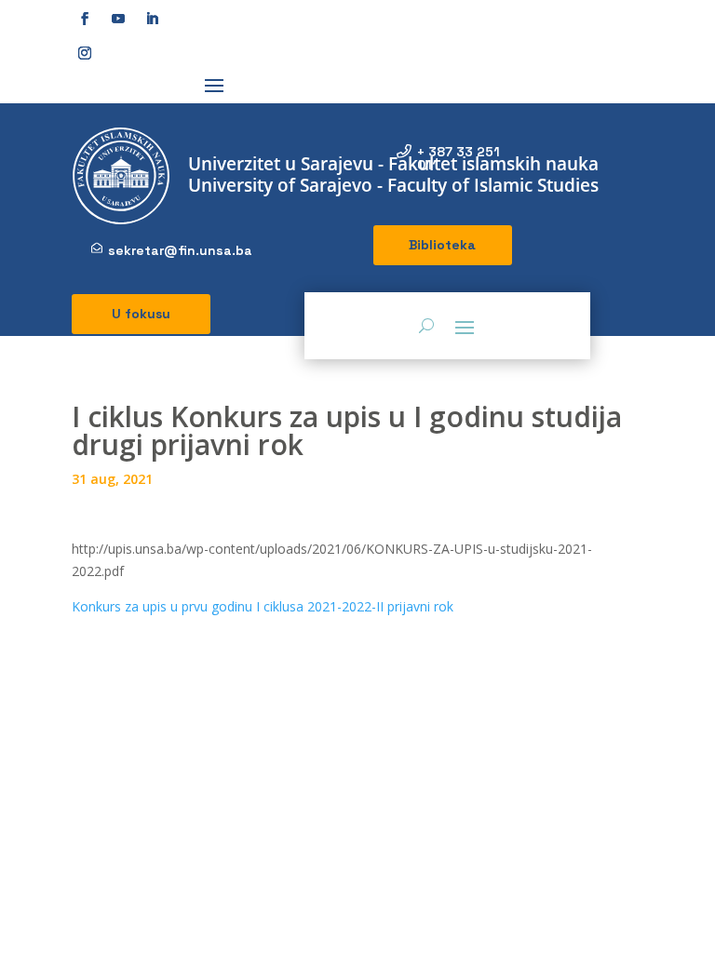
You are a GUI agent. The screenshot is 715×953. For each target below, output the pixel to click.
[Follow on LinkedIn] (152, 19)
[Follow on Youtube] (118, 19)
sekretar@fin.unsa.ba (180, 250)
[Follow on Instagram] (85, 53)
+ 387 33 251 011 (458, 158)
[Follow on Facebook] (85, 19)
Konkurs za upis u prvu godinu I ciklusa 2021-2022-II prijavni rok (262, 606)
